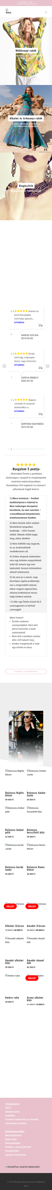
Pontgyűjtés (12, 1150)
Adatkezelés (12, 1111)
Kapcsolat (11, 1139)
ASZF (8, 1107)
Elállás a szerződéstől (18, 1147)
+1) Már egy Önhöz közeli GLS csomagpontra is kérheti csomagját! (25, 605)
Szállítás (10, 1115)
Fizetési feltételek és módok (22, 1119)
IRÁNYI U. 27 (35, 275)
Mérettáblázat (13, 1135)
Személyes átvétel (16, 1123)
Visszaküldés (13, 1143)
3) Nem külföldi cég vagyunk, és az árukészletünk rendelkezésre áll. (25, 547)
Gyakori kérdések (15, 1154)
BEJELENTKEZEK (26, 1066)
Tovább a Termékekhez (26, 671)
